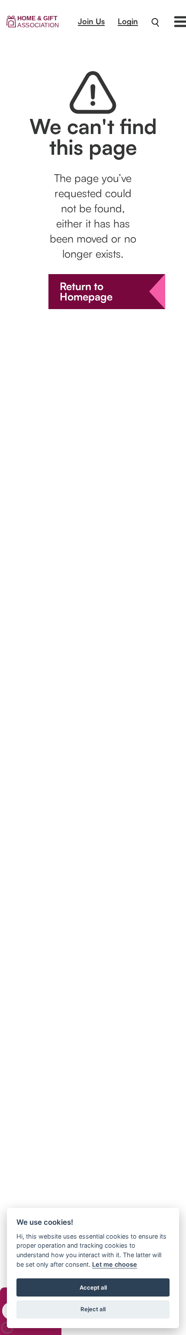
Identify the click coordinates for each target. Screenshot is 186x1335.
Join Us (91, 21)
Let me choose (114, 1264)
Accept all (93, 1287)
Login (128, 21)
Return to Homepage (86, 291)
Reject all (93, 1309)
